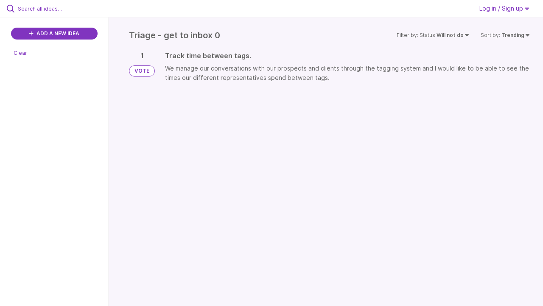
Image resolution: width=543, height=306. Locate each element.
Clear (20, 53)
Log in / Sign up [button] (502, 8)
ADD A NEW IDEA (57, 33)
